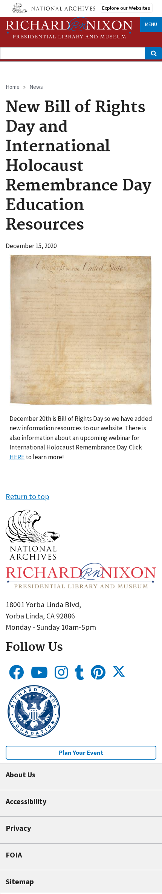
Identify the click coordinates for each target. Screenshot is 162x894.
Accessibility (26, 801)
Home (13, 86)
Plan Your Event (81, 752)
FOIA (14, 854)
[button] (33, 557)
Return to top (27, 496)
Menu (151, 24)
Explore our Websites (126, 8)
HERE (16, 457)
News (36, 86)
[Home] (69, 27)
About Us (20, 774)
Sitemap (20, 881)
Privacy (18, 828)
